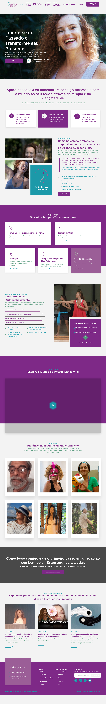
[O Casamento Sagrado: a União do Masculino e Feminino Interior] (86, 616)
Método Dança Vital (48, 4)
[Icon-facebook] (75, 680)
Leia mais (8, 647)
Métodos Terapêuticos (38, 4)
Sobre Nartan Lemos (28, 4)
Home (22, 4)
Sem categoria (9, 631)
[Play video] (53, 405)
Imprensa (66, 4)
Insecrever (95, 675)
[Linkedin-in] (85, 680)
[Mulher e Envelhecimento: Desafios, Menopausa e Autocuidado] (53, 616)
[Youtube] (89, 680)
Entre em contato (85, 342)
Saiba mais (12, 240)
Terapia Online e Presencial (57, 4)
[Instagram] (80, 680)
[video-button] (29, 60)
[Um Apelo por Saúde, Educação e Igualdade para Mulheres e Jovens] (20, 616)
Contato (80, 4)
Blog (73, 4)
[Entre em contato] (85, 337)
